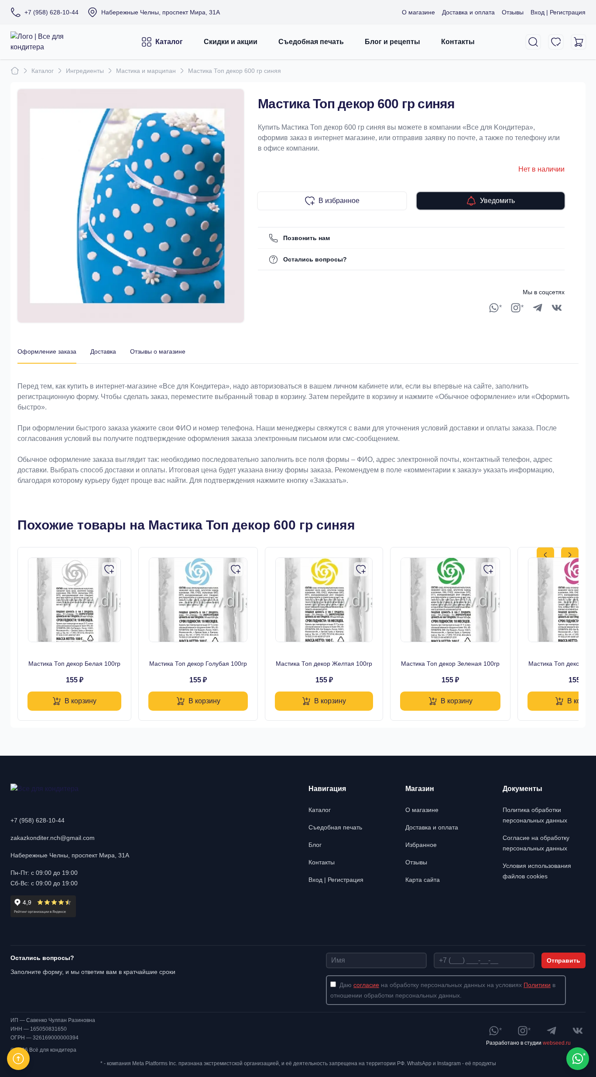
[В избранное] (109, 569)
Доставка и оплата (468, 12)
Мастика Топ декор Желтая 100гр (324, 663)
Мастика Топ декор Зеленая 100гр (450, 663)
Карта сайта (422, 879)
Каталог (169, 41)
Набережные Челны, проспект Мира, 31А (69, 855)
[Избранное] (556, 42)
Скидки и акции (230, 41)
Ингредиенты (85, 70)
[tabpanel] (298, 425)
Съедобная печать (311, 41)
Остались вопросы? (315, 259)
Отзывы (513, 12)
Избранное (421, 844)
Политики (537, 984)
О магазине (418, 12)
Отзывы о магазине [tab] (157, 351)
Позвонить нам (306, 237)
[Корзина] (579, 42)
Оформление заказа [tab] (46, 351)
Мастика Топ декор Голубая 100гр (198, 663)
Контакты (458, 41)
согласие (366, 984)
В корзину (80, 701)
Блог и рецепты (392, 41)
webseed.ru (557, 1043)
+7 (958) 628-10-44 (37, 820)
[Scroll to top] (18, 1058)
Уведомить (497, 200)
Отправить (563, 960)
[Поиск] (533, 42)
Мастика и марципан (146, 70)
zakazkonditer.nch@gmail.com (52, 837)
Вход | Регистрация (558, 12)
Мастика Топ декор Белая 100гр (74, 663)
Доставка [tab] (103, 351)
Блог (315, 844)
